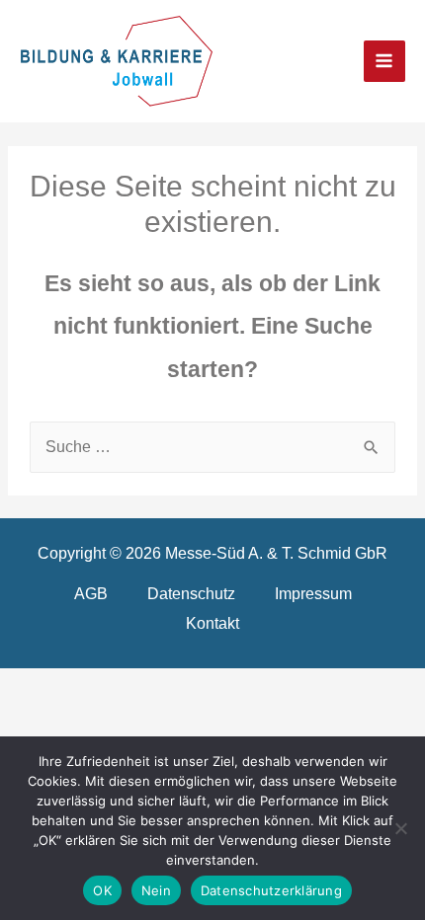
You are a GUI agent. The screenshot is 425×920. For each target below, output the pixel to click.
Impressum (313, 593)
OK (102, 890)
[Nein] (400, 828)
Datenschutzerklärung (271, 890)
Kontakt (212, 623)
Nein (156, 890)
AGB (91, 593)
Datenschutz (191, 593)
